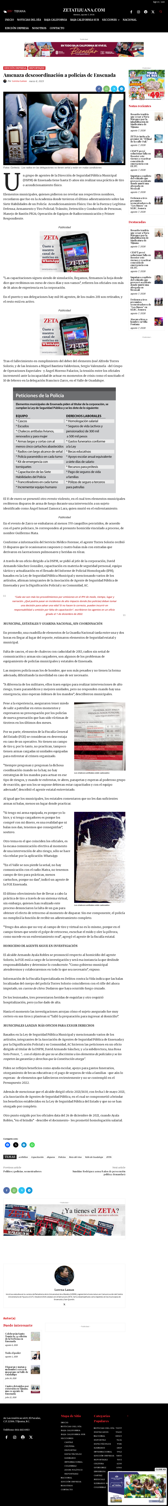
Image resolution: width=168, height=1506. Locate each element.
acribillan (23, 1157)
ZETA (108, 1157)
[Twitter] (153, 12)
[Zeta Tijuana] (84, 10)
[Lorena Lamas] (5, 81)
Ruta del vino (75, 1157)
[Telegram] (121, 89)
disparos (51, 1157)
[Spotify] (145, 12)
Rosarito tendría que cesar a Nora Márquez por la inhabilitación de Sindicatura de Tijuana (139, 120)
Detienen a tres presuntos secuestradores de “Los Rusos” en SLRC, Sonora (140, 203)
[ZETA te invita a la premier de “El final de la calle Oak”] (159, 139)
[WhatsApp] (106, 89)
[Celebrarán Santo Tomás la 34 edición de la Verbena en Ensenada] (35, 1336)
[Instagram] (138, 12)
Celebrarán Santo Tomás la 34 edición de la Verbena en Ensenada (16, 1337)
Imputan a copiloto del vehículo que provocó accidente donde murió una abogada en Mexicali (140, 182)
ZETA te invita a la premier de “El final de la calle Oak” (141, 139)
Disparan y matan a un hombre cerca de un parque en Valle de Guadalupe (16, 1370)
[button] (161, 11)
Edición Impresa (15, 68)
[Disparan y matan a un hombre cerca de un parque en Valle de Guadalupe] (35, 1369)
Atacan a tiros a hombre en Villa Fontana (138, 322)
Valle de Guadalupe (94, 1157)
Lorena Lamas (19, 81)
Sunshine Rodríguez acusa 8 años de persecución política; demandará (99, 1173)
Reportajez (36, 68)
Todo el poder (13, 1353)
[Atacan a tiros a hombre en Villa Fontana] (159, 321)
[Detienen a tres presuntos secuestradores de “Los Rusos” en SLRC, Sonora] (159, 200)
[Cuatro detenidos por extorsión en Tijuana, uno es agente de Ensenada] (35, 1388)
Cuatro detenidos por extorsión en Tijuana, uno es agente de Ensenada (17, 1390)
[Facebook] (131, 12)
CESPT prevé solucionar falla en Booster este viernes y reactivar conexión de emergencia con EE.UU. (140, 159)
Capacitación (37, 1157)
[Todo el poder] (35, 1355)
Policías (62, 1157)
